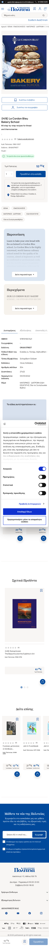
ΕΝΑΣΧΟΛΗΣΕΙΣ (19, 27)
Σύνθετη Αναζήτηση (38, 20)
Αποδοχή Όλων (24, 512)
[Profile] (39, 9)
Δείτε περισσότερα (24, 274)
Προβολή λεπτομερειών (30, 504)
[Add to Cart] (20, 538)
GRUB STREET (13, 147)
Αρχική (3, 27)
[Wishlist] (34, 9)
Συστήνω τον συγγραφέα (27, 107)
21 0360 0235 (43, 2)
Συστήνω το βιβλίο (27, 100)
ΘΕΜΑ (10, 27)
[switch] (42, 477)
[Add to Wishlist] (24, 941)
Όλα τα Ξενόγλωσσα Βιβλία (12, 219)
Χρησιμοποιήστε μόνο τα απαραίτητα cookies (24, 520)
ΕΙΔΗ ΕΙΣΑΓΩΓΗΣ (32, 214)
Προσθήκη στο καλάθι (31, 174)
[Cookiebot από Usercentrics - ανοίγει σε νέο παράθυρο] (35, 423)
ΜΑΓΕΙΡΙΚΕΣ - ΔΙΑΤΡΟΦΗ (35, 27)
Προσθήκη (38, 941)
